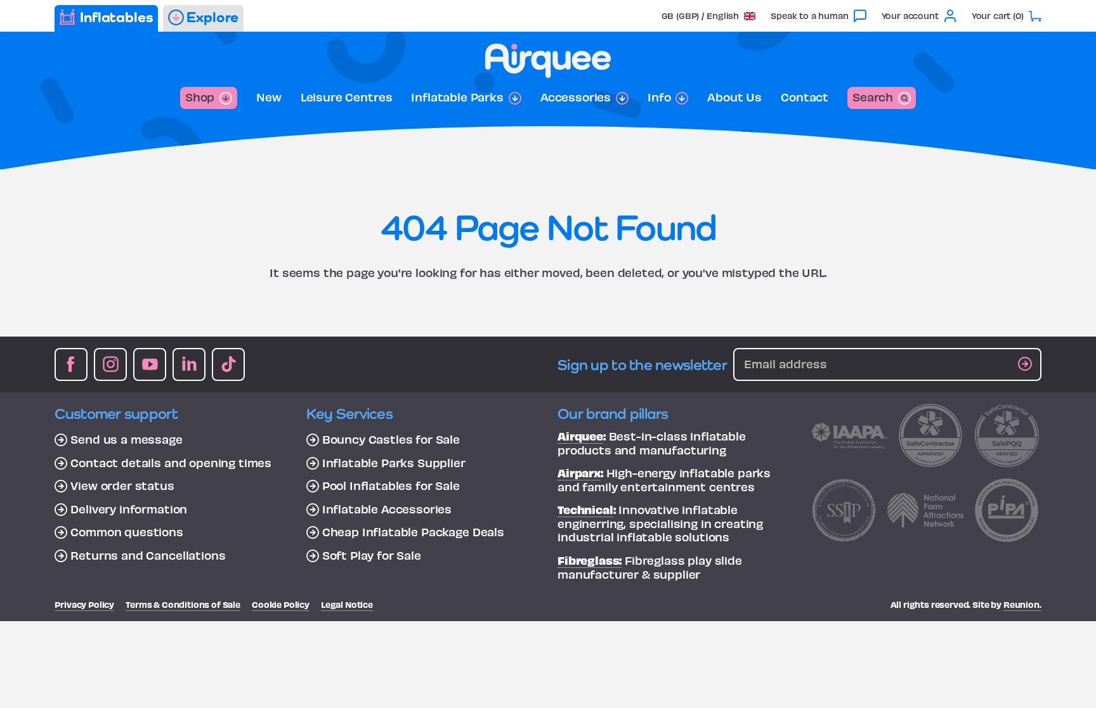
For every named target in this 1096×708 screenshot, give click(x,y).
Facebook (71, 364)
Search (872, 96)
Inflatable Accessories (387, 509)
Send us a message (126, 439)
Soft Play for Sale (371, 555)
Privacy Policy (84, 604)
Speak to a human (809, 15)
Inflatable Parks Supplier (394, 463)
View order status (122, 485)
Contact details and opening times (170, 463)
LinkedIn (189, 364)
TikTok (228, 364)
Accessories (575, 97)
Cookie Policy (281, 604)
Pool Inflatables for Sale (391, 485)
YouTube (149, 364)
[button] (709, 15)
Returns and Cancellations (147, 555)
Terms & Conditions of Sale (183, 604)
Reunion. (1022, 604)
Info (659, 97)
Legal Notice (347, 604)
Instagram (110, 364)
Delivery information (128, 509)
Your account (910, 15)
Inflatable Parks (457, 97)
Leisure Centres (347, 97)
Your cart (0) (998, 15)
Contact (804, 97)
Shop (199, 96)
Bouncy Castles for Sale (391, 439)
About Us (734, 97)
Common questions (126, 532)
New (269, 97)
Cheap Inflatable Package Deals (413, 532)
